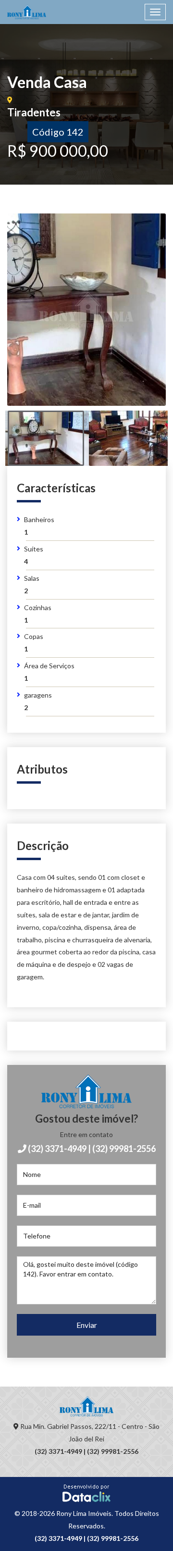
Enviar (86, 1324)
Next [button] (138, 322)
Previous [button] (35, 322)
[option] (86, 309)
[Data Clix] (86, 1492)
